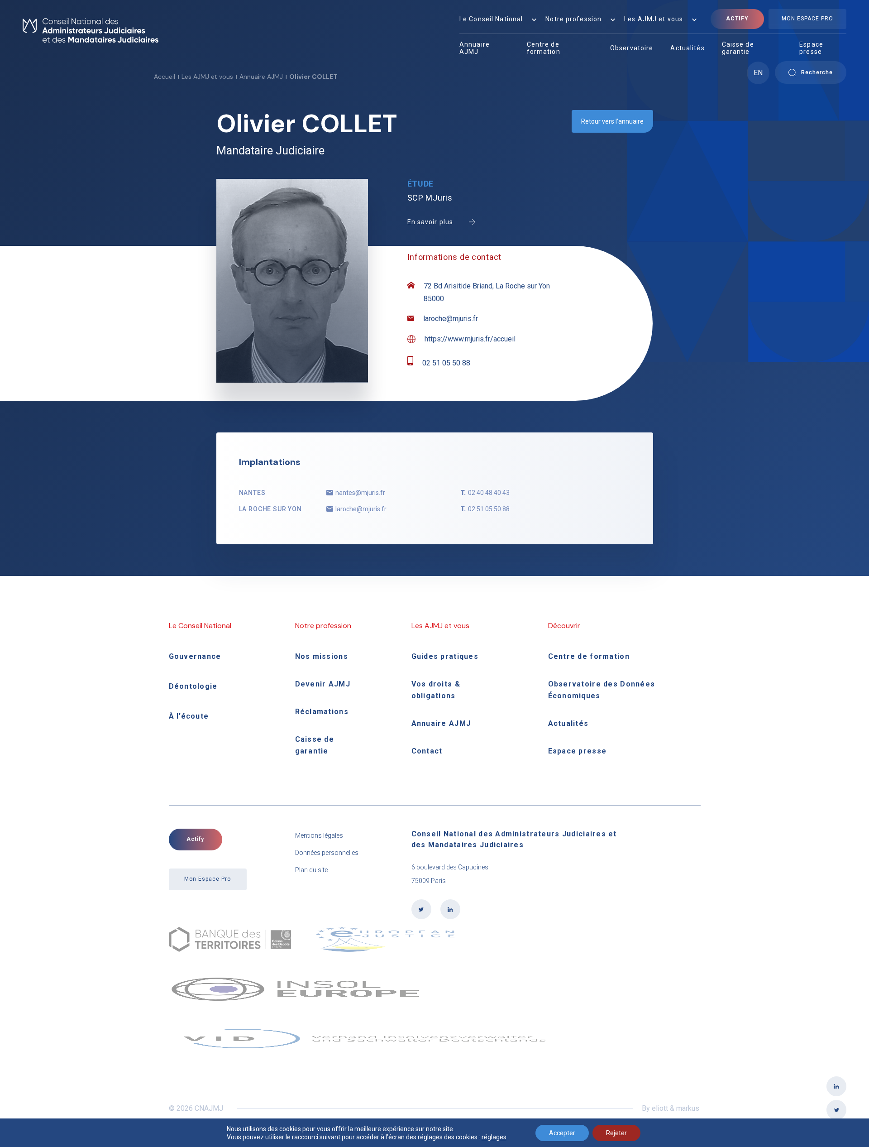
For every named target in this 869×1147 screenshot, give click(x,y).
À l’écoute (189, 716)
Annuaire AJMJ (474, 48)
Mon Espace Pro (807, 18)
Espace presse (811, 48)
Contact (427, 751)
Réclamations (322, 711)
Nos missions (321, 656)
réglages (494, 1137)
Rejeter (616, 1133)
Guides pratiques (444, 656)
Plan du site (311, 869)
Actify (737, 18)
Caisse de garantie (738, 48)
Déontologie (193, 686)
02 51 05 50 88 (446, 363)
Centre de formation (543, 48)
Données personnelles (326, 852)
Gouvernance (195, 656)
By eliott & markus (670, 1108)
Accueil (164, 76)
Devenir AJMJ (322, 684)
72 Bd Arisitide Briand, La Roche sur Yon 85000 (487, 292)
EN (758, 72)
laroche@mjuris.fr (450, 318)
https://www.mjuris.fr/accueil (470, 339)
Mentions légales (319, 835)
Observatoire (631, 48)
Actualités (687, 48)
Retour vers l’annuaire (612, 121)
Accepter (562, 1133)
